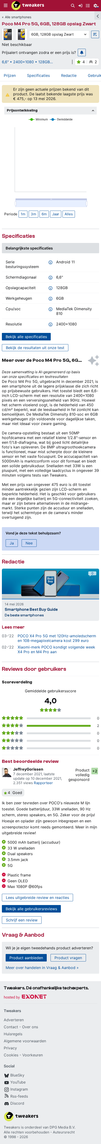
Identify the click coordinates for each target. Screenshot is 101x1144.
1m (23, 214)
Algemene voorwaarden (25, 1041)
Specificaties (38, 75)
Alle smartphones (18, 17)
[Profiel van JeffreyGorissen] (6, 772)
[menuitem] (73, 5)
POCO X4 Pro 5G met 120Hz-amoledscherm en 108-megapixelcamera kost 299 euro (57, 638)
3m (33, 214)
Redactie (69, 75)
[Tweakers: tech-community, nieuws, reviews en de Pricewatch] (27, 5)
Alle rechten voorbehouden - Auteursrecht (39, 1132)
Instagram (19, 1089)
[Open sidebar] (97, 15)
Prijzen (10, 75)
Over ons (30, 1027)
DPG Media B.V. (62, 1127)
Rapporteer (43, 783)
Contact (11, 1027)
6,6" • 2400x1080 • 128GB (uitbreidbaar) (26, 62)
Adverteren (14, 1019)
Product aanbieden (26, 957)
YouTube (18, 1082)
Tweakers (12, 1127)
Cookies (11, 1055)
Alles (69, 214)
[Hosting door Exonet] (25, 997)
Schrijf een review (22, 920)
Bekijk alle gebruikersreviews (31, 908)
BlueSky (17, 1075)
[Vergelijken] (95, 34)
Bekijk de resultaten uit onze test (35, 347)
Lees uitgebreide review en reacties (37, 897)
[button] (5, 5)
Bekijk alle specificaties (26, 336)
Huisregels (13, 1034)
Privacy (10, 1048)
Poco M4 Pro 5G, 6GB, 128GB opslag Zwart (49, 23)
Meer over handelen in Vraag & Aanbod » (42, 967)
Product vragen (68, 957)
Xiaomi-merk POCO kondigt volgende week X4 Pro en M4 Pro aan (56, 649)
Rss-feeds (19, 1096)
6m (44, 214)
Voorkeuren (32, 1055)
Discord (17, 1103)
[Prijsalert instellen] (82, 52)
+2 (94, 771)
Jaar (55, 214)
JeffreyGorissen (28, 769)
